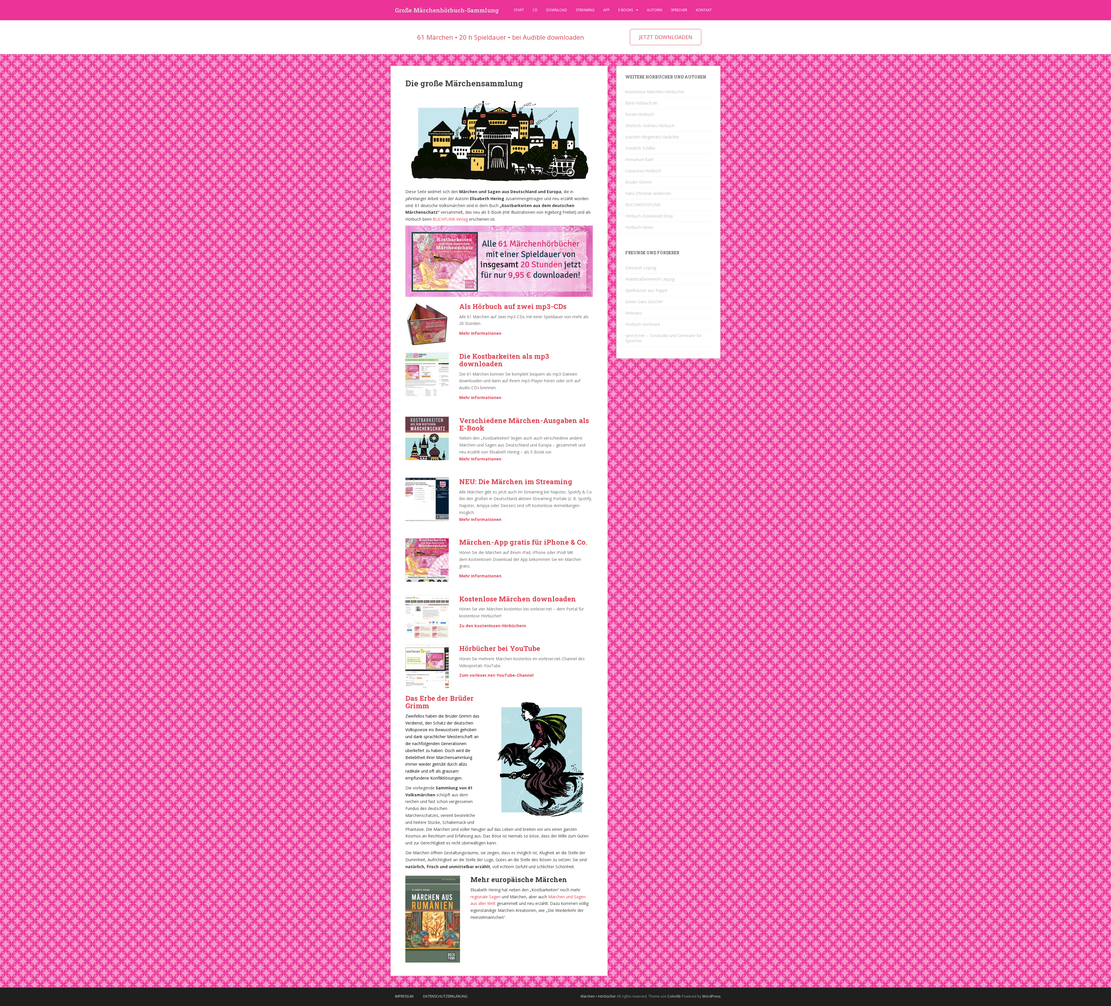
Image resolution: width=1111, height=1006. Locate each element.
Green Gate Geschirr (644, 301)
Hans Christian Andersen (648, 193)
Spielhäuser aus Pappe (646, 290)
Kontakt (704, 10)
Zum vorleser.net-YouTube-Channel (496, 675)
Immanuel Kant (639, 159)
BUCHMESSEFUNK (643, 204)
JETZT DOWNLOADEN (665, 37)
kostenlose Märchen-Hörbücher (655, 91)
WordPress (711, 996)
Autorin (654, 10)
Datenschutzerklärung (445, 996)
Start (519, 10)
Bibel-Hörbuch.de (641, 103)
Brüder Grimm (638, 182)
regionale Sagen (485, 896)
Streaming (585, 10)
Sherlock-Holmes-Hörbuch (649, 125)
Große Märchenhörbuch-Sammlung (447, 10)
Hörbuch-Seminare (642, 324)
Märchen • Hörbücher (598, 996)
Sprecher (679, 10)
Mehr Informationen (480, 333)
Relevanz (633, 313)
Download (556, 10)
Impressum (404, 996)
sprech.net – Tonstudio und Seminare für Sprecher (663, 338)
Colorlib (674, 996)
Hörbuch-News (639, 227)
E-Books (625, 10)
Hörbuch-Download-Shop (649, 216)
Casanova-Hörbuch (643, 170)
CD (535, 10)
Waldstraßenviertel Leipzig (649, 279)
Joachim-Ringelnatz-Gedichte (652, 137)
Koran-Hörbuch (639, 114)
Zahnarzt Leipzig (640, 267)
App (606, 10)
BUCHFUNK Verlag (450, 219)
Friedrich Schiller (640, 148)
